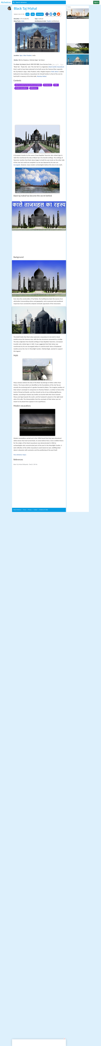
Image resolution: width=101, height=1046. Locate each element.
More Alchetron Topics (20, 504)
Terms (24, 742)
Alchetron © (43, 742)
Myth (55, 85)
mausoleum (60, 67)
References (34, 88)
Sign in (96, 2)
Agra (21, 55)
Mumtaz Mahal (41, 76)
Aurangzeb (17, 187)
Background (47, 85)
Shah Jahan (54, 71)
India (22, 21)
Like (32, 14)
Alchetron (6, 2)
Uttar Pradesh (27, 55)
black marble (53, 67)
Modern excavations (21, 88)
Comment (40, 14)
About (17, 742)
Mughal (49, 21)
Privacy (30, 742)
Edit (27, 14)
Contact (35, 742)
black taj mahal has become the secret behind (28, 85)
